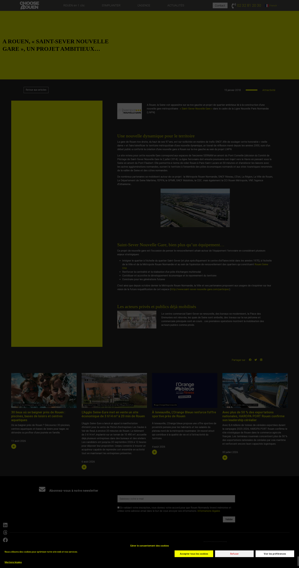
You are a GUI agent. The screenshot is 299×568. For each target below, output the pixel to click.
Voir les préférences (275, 553)
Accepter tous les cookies (194, 553)
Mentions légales (13, 562)
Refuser (234, 553)
